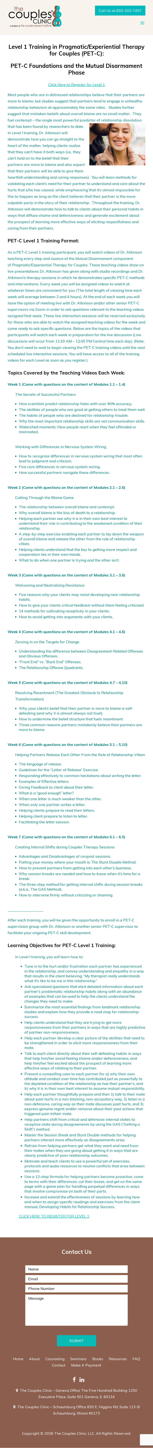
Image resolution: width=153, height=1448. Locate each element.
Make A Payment (86, 1365)
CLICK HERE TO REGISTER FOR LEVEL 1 (54, 1216)
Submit (76, 1340)
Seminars (78, 1358)
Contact (58, 1365)
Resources (118, 1358)
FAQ (136, 1358)
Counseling (55, 1358)
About (34, 1358)
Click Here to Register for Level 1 (76, 84)
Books (97, 1358)
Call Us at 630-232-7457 (120, 10)
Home (18, 1358)
